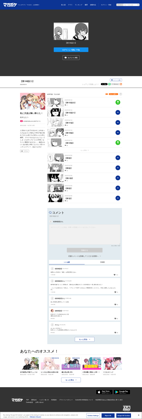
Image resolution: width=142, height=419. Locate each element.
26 (117, 332)
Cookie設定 (29, 402)
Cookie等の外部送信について (84, 400)
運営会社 (34, 400)
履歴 (86, 5)
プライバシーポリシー (66, 400)
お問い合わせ (39, 402)
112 (117, 275)
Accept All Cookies (123, 416)
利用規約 (54, 400)
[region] (71, 415)
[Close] (138, 415)
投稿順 (102, 262)
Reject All (108, 416)
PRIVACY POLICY (35, 417)
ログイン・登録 (106, 5)
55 (117, 304)
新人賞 (63, 5)
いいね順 (67, 262)
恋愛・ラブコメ (24, 151)
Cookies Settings (93, 416)
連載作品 (93, 5)
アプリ (70, 5)
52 (117, 318)
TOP (27, 400)
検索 (138, 5)
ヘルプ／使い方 (44, 400)
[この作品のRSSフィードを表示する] (121, 84)
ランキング (78, 5)
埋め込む (116, 84)
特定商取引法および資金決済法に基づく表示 (109, 400)
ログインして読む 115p (71, 50)
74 (117, 292)
